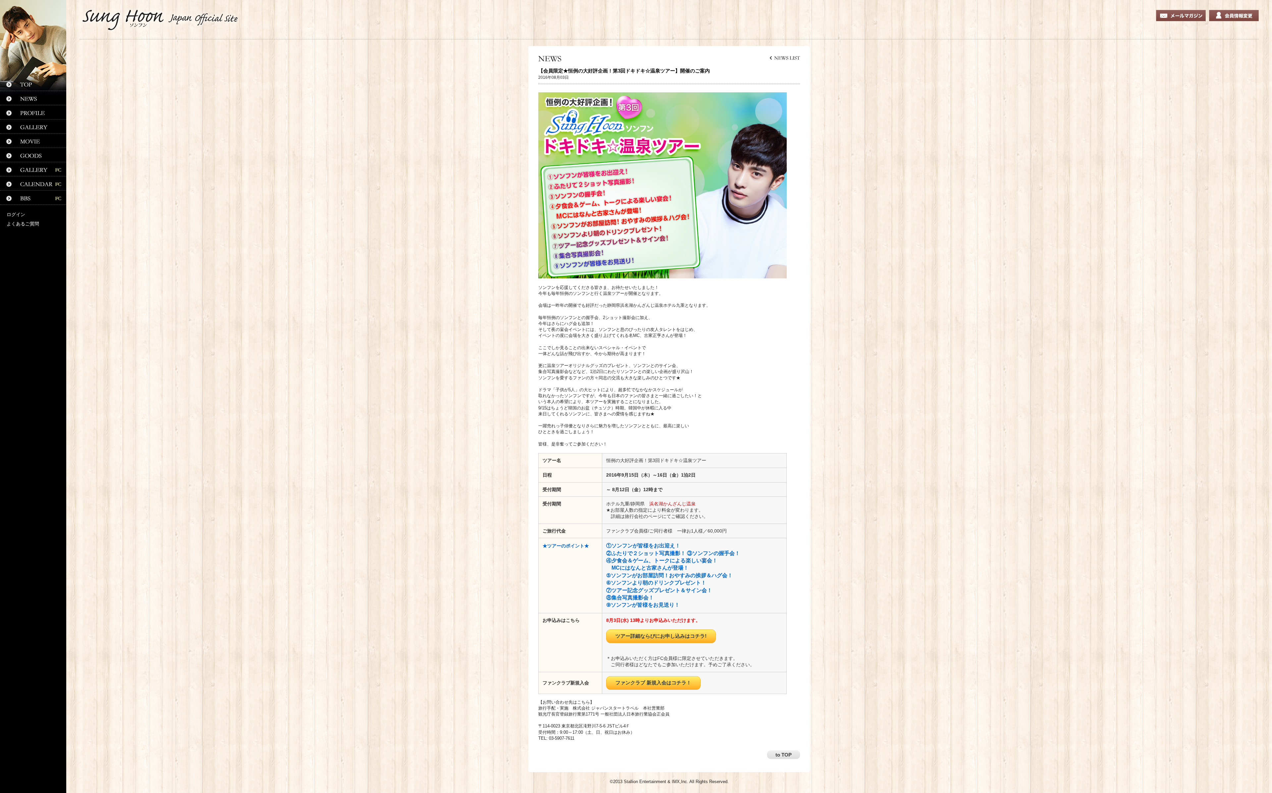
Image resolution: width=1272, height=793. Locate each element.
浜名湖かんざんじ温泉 (672, 503)
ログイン (16, 214)
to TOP (783, 755)
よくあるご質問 (23, 223)
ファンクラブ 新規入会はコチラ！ (653, 682)
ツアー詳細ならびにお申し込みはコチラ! (661, 636)
